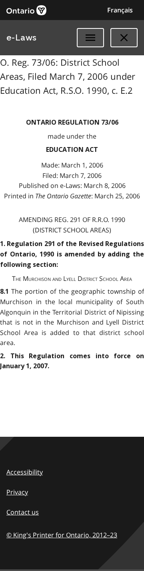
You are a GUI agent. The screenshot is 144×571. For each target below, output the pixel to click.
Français (120, 10)
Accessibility (24, 472)
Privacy (17, 492)
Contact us (22, 512)
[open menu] (90, 37)
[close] (124, 37)
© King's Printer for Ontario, (61, 535)
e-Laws (21, 37)
